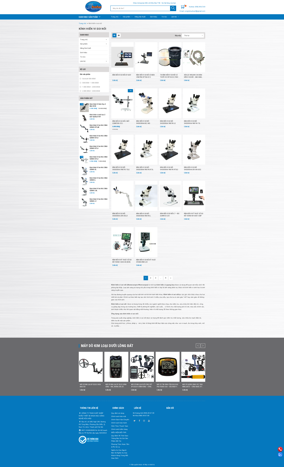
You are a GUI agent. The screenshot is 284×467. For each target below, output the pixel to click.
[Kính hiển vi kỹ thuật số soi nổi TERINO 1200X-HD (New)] (122, 242)
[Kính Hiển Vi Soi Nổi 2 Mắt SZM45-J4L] (84, 192)
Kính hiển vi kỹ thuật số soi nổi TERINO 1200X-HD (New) (122, 261)
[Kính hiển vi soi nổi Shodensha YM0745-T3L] (194, 103)
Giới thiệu (153, 17)
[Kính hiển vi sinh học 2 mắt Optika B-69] (84, 118)
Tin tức (164, 17)
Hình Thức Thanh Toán (119, 426)
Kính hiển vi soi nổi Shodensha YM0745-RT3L (144, 168)
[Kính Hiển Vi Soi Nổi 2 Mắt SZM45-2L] (84, 171)
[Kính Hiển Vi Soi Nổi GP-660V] (122, 57)
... (160, 278)
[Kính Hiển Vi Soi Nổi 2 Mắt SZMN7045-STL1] (122, 103)
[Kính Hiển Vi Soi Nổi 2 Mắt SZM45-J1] (84, 202)
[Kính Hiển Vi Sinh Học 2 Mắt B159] (84, 107)
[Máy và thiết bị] (93, 6)
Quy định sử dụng (117, 413)
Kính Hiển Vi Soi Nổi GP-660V (121, 75)
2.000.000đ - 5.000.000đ (91, 91)
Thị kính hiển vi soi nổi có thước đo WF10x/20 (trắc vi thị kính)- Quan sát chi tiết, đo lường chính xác (170, 76)
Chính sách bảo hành (119, 423)
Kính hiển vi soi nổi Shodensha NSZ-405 (143, 122)
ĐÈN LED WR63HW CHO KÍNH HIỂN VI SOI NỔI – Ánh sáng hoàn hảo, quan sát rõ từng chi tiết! (194, 76)
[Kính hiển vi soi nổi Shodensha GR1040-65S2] (194, 150)
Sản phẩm (126, 17)
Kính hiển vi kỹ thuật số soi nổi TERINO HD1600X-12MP (193, 215)
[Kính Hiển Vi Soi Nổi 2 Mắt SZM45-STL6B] (84, 128)
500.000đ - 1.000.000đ (90, 83)
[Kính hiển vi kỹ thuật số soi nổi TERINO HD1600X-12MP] (194, 196)
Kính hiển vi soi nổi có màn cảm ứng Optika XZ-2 (145, 76)
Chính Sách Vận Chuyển (120, 419)
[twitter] (134, 420)
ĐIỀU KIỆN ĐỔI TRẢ (118, 432)
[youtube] (149, 420)
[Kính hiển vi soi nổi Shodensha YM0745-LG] (170, 103)
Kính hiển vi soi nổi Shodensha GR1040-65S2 (192, 168)
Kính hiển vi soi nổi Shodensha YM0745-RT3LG (169, 168)
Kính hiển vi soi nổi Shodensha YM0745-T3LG (121, 168)
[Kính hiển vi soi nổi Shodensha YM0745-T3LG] (122, 150)
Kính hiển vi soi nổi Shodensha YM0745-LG (168, 122)
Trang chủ (114, 17)
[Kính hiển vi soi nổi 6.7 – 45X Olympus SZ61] (170, 196)
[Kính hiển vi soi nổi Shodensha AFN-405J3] (122, 196)
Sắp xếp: (178, 35)
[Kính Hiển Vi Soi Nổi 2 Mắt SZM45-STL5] (84, 139)
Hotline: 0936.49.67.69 (197, 7)
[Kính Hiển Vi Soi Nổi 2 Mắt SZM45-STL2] (84, 160)
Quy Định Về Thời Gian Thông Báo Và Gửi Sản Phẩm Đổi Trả (119, 438)
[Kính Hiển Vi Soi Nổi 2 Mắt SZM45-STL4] (84, 150)
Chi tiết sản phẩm (129, 81)
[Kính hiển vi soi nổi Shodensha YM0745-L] (146, 196)
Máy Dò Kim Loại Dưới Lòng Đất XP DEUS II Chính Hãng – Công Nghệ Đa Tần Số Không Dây (141, 386)
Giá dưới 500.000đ (89, 79)
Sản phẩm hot (86, 98)
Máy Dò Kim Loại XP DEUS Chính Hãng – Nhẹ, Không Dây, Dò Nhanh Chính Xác (116, 386)
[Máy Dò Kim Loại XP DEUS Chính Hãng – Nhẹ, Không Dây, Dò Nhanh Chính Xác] (116, 367)
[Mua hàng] (129, 128)
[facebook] (139, 420)
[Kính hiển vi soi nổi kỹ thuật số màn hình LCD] (146, 242)
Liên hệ (174, 17)
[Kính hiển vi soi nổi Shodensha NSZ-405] (146, 103)
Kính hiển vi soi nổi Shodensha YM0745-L (143, 215)
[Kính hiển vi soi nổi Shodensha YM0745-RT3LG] (170, 150)
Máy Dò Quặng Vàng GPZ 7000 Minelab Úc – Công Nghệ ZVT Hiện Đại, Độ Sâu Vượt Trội (192, 386)
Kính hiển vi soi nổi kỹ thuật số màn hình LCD (146, 261)
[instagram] (144, 420)
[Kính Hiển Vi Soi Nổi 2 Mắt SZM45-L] (84, 181)
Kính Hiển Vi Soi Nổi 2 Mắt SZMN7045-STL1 (121, 122)
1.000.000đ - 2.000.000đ (91, 87)
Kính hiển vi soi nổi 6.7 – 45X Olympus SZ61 (169, 215)
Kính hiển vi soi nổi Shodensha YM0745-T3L (192, 122)
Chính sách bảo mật (118, 416)
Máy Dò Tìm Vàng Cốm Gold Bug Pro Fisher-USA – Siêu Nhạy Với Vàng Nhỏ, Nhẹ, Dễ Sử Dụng (167, 386)
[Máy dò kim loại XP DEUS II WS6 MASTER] (91, 367)
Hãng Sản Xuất (140, 17)
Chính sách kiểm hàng (119, 429)
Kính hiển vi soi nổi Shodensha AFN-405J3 (120, 215)
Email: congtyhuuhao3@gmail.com (192, 11)
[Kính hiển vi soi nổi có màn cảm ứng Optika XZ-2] (146, 57)
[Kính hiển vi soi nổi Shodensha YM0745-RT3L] (146, 150)
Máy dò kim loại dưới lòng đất (107, 346)
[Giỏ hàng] (183, 7)
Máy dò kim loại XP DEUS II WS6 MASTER (90, 386)
